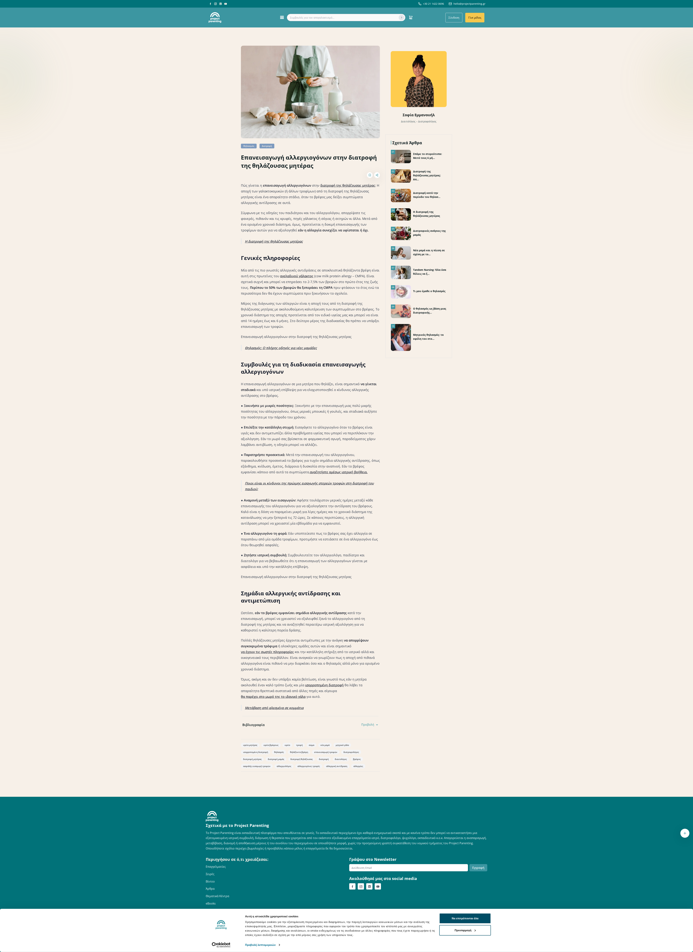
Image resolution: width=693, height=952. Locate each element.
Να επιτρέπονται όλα (465, 918)
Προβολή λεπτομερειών (260, 944)
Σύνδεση (453, 17)
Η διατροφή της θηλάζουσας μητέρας (274, 241)
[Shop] (411, 17)
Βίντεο (210, 881)
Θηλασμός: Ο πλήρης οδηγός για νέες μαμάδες (281, 348)
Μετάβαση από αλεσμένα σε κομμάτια (274, 708)
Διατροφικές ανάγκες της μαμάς (429, 232)
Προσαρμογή (463, 930)
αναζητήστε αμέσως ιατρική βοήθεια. (339, 472)
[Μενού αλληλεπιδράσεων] (684, 833)
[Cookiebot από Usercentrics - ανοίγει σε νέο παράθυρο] (221, 945)
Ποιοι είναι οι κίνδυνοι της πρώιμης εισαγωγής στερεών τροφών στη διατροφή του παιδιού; (309, 486)
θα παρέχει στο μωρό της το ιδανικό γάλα (273, 696)
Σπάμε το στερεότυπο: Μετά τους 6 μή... (427, 156)
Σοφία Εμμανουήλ (419, 114)
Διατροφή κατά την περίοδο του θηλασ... (426, 195)
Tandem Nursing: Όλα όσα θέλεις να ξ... (429, 271)
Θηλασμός (248, 145)
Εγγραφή (478, 868)
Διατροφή (267, 145)
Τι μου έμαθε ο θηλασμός (429, 291)
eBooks (211, 903)
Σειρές (210, 874)
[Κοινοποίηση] (377, 175)
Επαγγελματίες (216, 867)
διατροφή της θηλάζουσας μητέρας (347, 185)
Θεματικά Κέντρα (217, 896)
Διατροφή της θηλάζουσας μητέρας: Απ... (427, 175)
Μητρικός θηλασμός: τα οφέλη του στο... (428, 336)
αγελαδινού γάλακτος (296, 276)
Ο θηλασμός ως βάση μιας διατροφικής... (429, 310)
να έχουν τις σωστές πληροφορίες (267, 652)
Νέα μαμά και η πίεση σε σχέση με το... (429, 252)
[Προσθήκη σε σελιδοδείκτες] (370, 175)
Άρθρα (210, 889)
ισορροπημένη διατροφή (324, 685)
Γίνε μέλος (474, 17)
